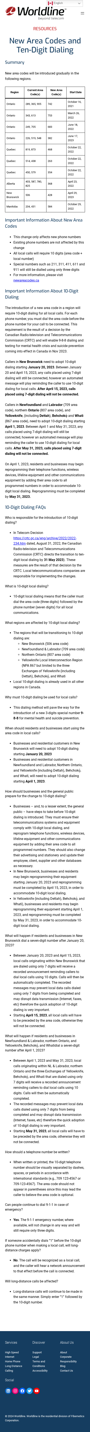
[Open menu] (82, 13)
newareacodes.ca (26, 280)
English (58, 3)
